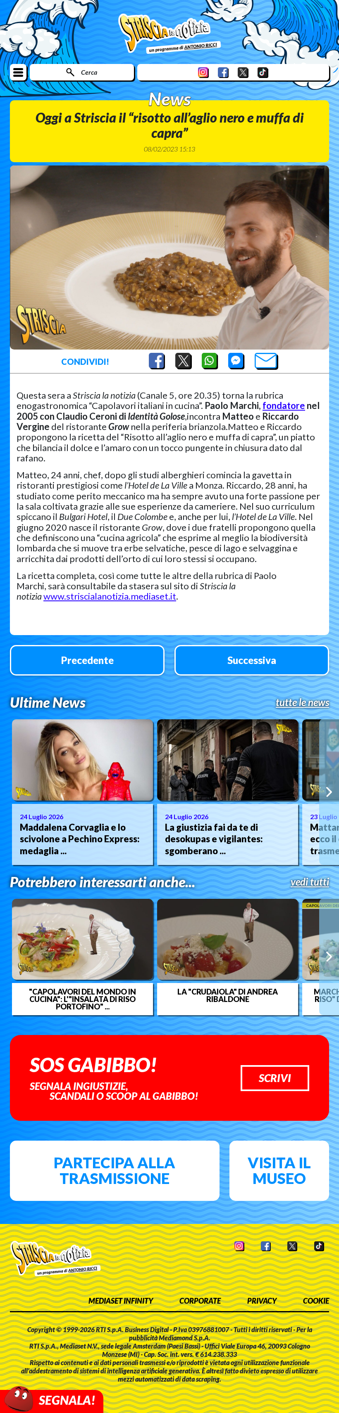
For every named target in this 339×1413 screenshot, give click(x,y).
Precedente (87, 660)
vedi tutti (310, 882)
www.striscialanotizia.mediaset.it (109, 596)
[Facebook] (223, 72)
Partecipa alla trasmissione (114, 1170)
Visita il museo (279, 1170)
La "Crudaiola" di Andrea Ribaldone (227, 995)
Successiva (251, 660)
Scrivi (275, 1078)
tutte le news (302, 702)
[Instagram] (203, 72)
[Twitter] (243, 72)
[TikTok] (263, 72)
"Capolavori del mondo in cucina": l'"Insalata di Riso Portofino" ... (82, 999)
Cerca (89, 72)
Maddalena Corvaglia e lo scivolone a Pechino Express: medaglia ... (80, 839)
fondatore (284, 405)
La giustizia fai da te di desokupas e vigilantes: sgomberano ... (214, 839)
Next (329, 792)
